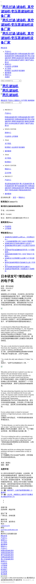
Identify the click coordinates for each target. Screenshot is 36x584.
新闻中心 (8, 64)
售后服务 (21, 70)
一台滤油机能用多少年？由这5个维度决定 (19, 241)
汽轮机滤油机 (13, 190)
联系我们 (8, 70)
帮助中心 (8, 75)
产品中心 (8, 51)
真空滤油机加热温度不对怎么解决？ (17, 267)
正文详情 (8, 173)
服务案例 (8, 73)
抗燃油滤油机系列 (21, 56)
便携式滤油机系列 (18, 58)
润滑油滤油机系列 (24, 54)
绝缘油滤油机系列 (11, 54)
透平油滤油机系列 (21, 186)
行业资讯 (8, 66)
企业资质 (15, 70)
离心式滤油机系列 (26, 183)
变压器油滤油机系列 (12, 183)
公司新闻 (15, 66)
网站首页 (4, 48)
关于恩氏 (8, 68)
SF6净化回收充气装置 (16, 60)
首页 (14, 197)
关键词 (7, 77)
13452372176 (5, 526)
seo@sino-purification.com (9, 529)
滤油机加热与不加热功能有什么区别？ (18, 243)
